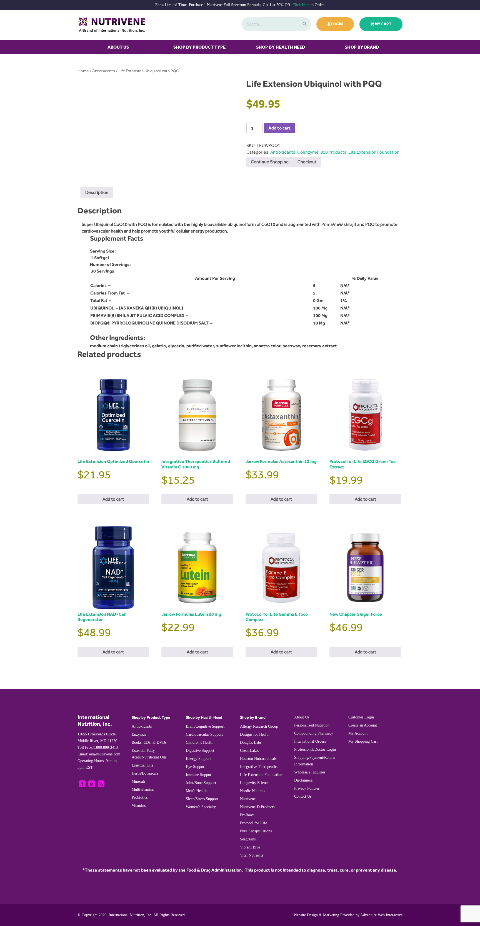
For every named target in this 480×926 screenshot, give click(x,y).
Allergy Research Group (259, 726)
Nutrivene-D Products (257, 807)
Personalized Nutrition (311, 725)
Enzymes (139, 734)
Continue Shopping (270, 161)
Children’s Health (199, 742)
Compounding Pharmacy (313, 733)
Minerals (138, 781)
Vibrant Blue (250, 847)
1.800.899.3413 (98, 747)
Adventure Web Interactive (381, 915)
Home (83, 71)
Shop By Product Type (199, 47)
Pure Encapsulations (256, 831)
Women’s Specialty (201, 807)
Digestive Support (200, 750)
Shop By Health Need (280, 47)
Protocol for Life (253, 823)
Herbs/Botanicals (145, 773)
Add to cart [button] (113, 499)
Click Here (300, 5)
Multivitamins (143, 789)
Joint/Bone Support (201, 783)
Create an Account (362, 725)
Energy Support (198, 759)
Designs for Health (254, 734)
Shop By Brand (362, 47)
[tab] (97, 192)
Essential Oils (142, 765)
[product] (304, 24)
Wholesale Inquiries (309, 772)
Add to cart (279, 128)
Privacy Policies (306, 788)
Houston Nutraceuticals (258, 759)
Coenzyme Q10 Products (321, 152)
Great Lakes (249, 750)
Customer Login (361, 717)
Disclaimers (303, 780)
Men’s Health (196, 791)
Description (96, 192)
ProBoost (247, 815)
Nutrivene (248, 799)
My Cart (382, 24)
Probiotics (140, 797)
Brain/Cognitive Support (205, 726)
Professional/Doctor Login (315, 749)
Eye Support (196, 767)
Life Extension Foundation (373, 152)
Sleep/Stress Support (202, 799)
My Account (358, 733)
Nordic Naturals (252, 791)
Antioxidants (103, 71)
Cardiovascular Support (204, 734)
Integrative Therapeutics (259, 767)
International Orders (310, 741)
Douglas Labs (250, 742)
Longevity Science (254, 783)
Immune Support (199, 775)
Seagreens (248, 839)
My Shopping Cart (363, 741)
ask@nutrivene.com (99, 754)
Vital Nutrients (251, 855)
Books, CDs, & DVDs (149, 742)
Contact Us (302, 796)
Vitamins (139, 805)
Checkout (307, 161)
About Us (118, 47)
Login (336, 24)
